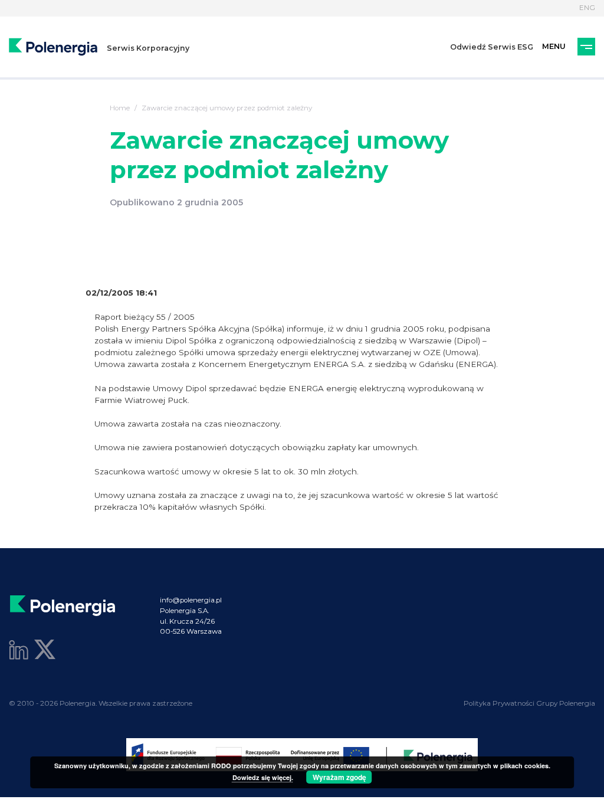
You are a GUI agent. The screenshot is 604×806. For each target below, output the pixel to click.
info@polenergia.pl (191, 600)
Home (120, 108)
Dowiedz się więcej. (262, 777)
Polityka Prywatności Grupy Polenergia (529, 703)
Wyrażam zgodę (339, 777)
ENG (587, 8)
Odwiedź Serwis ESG (491, 46)
